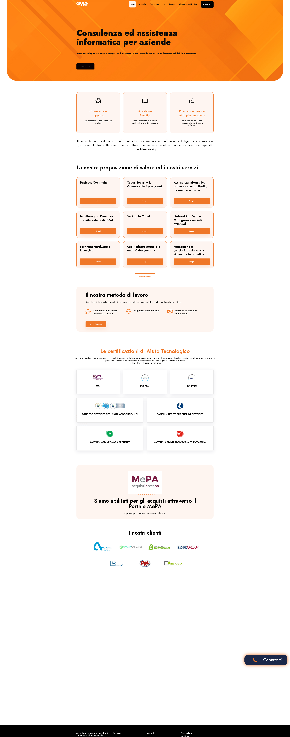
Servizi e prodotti (156, 4)
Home (132, 4)
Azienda (142, 4)
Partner (172, 4)
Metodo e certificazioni (188, 4)
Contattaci (207, 4)
